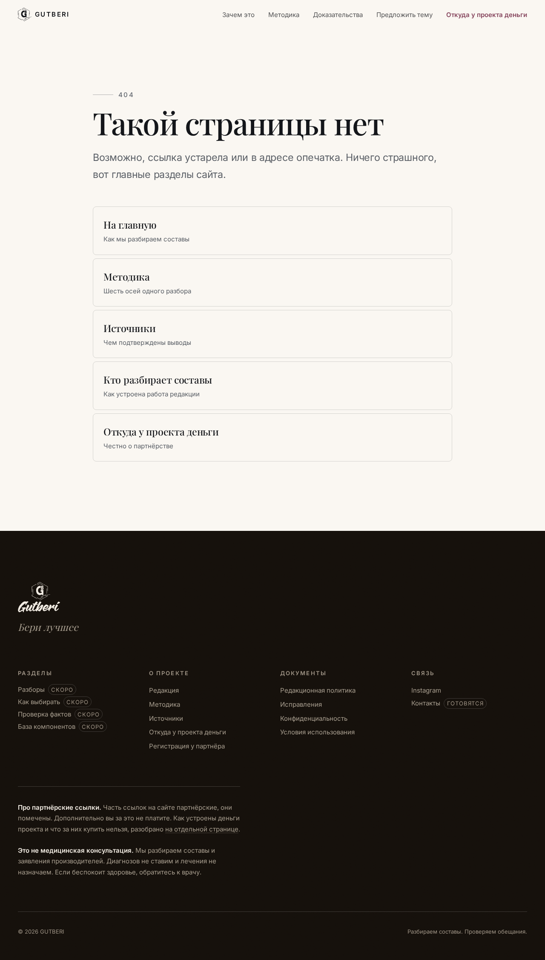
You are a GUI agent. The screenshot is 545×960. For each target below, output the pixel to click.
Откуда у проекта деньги (486, 15)
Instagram (426, 690)
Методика (283, 15)
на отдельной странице (201, 829)
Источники (166, 718)
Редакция (164, 690)
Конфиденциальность (313, 718)
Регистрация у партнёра (187, 746)
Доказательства (338, 15)
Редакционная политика (318, 690)
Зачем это (238, 15)
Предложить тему (404, 15)
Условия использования (317, 732)
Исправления (301, 704)
